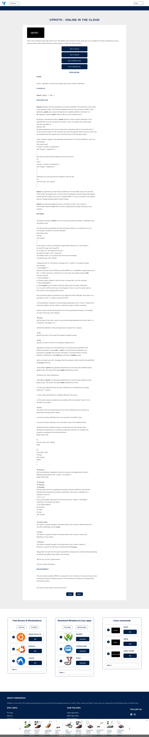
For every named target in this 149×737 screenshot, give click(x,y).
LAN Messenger (81, 646)
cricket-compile (128, 651)
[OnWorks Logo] (4, 3)
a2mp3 (125, 627)
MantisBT (79, 634)
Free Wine (34, 627)
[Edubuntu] (21, 649)
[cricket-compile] (116, 654)
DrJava (78, 658)
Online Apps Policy (73, 713)
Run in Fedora (74, 55)
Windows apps (81, 627)
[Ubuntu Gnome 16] (21, 637)
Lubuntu (31, 658)
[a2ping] (116, 642)
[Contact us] (135, 714)
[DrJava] (68, 661)
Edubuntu (32, 646)
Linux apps (67, 627)
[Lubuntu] (21, 661)
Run (35, 639)
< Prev (70, 594)
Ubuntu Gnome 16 (35, 634)
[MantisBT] (68, 637)
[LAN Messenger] (68, 649)
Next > (79, 594)
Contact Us (10, 718)
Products (13, 3)
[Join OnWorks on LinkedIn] (131, 714)
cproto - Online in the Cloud (75, 19)
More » (14, 669)
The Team (10, 713)
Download (83, 639)
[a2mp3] (116, 630)
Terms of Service (72, 718)
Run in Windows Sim (74, 61)
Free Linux (21, 627)
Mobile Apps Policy (73, 716)
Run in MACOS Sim (74, 67)
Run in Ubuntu (74, 49)
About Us (10, 716)
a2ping (125, 639)
